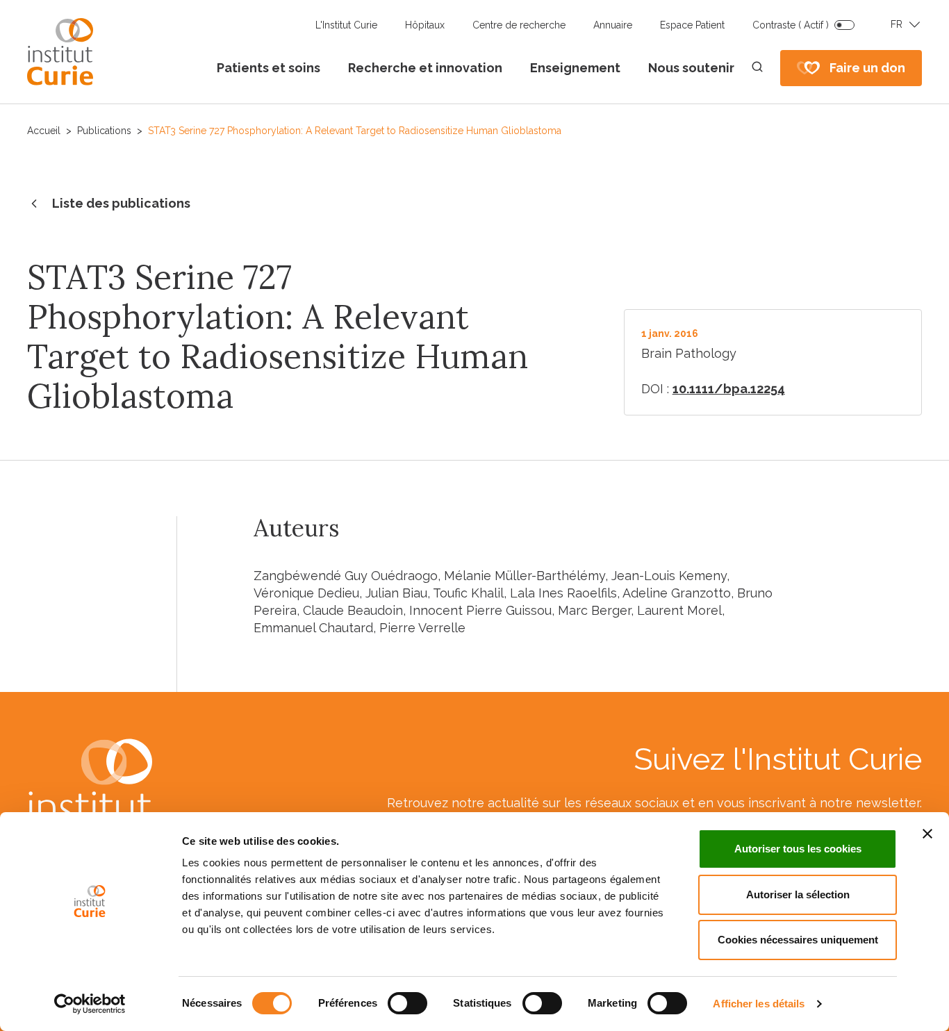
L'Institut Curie (346, 25)
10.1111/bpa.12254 (728, 388)
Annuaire (612, 25)
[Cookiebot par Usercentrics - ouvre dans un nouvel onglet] (90, 1003)
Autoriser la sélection (798, 894)
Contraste (790, 25)
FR (896, 24)
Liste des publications (121, 203)
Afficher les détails (758, 1003)
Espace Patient (692, 25)
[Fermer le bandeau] (927, 834)
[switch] (407, 1003)
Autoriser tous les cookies (797, 849)
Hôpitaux (425, 25)
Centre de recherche (519, 25)
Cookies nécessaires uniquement (798, 940)
